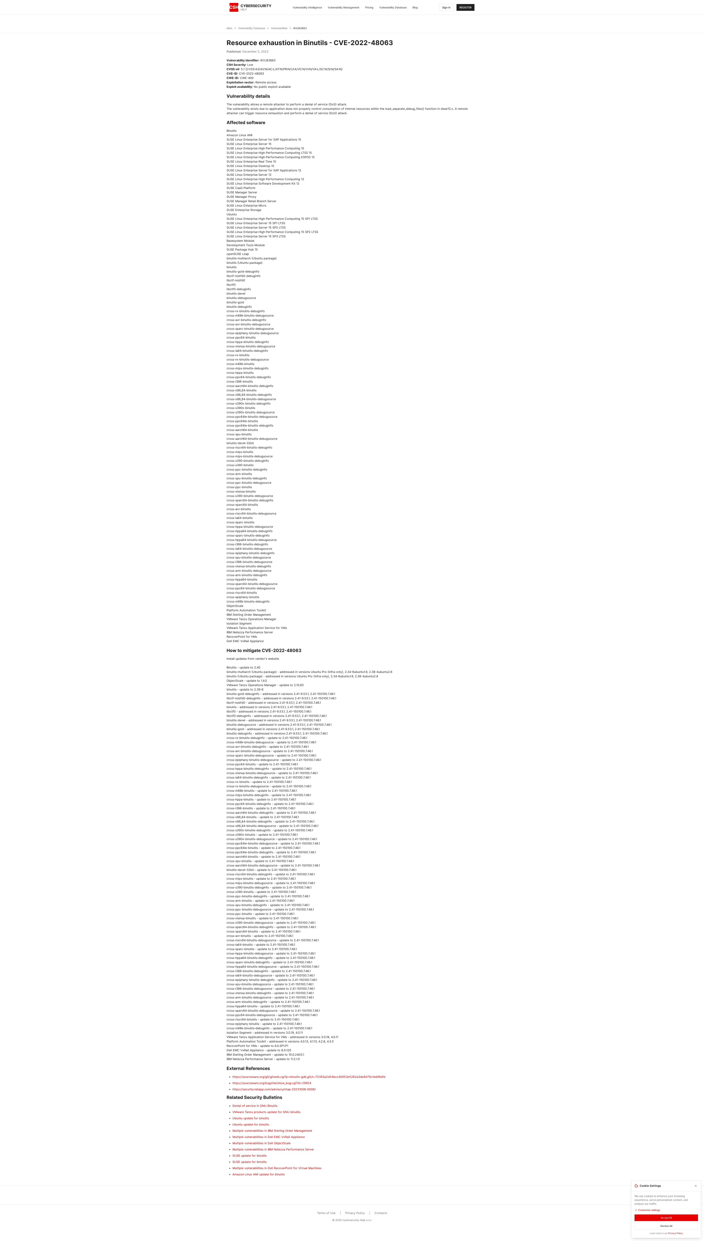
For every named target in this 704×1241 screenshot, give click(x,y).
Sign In (446, 7)
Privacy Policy (355, 1213)
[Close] (696, 1186)
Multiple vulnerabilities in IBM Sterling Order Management (272, 1130)
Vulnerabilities (279, 28)
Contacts (381, 1213)
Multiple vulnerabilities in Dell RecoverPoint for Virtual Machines (276, 1168)
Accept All (666, 1217)
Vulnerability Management (343, 7)
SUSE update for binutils (249, 1155)
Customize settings (649, 1210)
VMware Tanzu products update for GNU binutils (266, 1112)
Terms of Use (326, 1213)
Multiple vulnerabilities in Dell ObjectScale (261, 1143)
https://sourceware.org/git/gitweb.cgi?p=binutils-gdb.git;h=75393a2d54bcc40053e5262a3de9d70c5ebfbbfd (308, 1077)
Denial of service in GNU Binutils (254, 1106)
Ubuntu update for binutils (250, 1118)
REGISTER (465, 7)
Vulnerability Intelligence (307, 7)
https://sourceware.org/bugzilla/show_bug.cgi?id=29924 (271, 1083)
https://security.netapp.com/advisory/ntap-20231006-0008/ (274, 1089)
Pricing (369, 7)
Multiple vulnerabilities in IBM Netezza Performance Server (273, 1149)
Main (229, 28)
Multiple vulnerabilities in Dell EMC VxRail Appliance (268, 1137)
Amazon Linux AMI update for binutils (258, 1174)
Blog (415, 7)
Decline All (666, 1226)
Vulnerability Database (393, 7)
